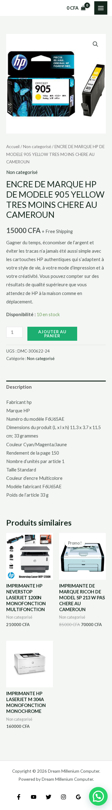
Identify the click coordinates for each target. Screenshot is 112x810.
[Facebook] (18, 797)
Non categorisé (37, 146)
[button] (95, 44)
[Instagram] (63, 797)
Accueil (13, 146)
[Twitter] (48, 797)
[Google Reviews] (78, 797)
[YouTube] (33, 797)
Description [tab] (19, 387)
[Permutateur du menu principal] (100, 7)
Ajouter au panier (52, 333)
